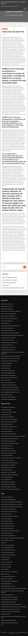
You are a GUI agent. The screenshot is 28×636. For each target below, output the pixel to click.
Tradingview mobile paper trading (8, 441)
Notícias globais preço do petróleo (8, 465)
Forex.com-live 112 (6, 285)
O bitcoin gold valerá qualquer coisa (8, 499)
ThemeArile (12, 633)
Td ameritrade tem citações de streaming (9, 443)
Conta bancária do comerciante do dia (9, 360)
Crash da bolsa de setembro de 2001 (8, 399)
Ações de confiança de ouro (6, 394)
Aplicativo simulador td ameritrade (8, 347)
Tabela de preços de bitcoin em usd (8, 433)
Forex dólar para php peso (6, 363)
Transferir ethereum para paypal (9, 282)
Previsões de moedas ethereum (7, 448)
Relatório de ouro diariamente (7, 328)
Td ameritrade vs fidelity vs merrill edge (9, 474)
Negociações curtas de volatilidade (8, 472)
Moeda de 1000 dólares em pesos (8, 586)
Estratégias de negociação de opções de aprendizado (12, 335)
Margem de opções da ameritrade (8, 482)
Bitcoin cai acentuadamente (7, 562)
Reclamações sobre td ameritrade (8, 316)
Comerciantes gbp (5, 569)
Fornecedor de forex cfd (6, 365)
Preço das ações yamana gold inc (8, 372)
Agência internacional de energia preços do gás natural (12, 538)
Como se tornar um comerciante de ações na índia (11, 506)
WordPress (15, 632)
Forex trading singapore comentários (9, 486)
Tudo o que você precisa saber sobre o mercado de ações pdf (13, 588)
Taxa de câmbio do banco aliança (8, 407)
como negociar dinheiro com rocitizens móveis (13, 2)
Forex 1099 (3, 542)
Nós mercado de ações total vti (7, 523)
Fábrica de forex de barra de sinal (8, 550)
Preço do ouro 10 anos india (6, 320)
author (5, 34)
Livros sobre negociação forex (7, 547)
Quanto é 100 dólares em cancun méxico (9, 599)
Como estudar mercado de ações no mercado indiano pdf (13, 436)
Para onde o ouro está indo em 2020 (8, 412)
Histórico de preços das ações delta (8, 313)
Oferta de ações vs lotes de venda (8, 535)
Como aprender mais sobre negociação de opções (11, 501)
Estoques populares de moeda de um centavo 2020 (11, 504)
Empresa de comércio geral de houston (9, 377)
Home (6, 15)
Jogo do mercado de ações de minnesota (9, 622)
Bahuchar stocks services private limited (9, 318)
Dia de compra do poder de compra (8, 450)
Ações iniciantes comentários (7, 308)
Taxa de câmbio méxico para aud (8, 576)
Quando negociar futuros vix (7, 306)
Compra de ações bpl (5, 614)
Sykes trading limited (5, 323)
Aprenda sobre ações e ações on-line (8, 453)
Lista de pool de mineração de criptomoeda (10, 332)
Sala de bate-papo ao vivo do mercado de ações (11, 457)
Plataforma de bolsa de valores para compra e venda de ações (14, 606)
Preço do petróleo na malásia (7, 540)
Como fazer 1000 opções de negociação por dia (10, 489)
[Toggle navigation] (25, 8)
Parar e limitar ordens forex (7, 445)
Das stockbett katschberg (6, 513)
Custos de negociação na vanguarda (9, 280)
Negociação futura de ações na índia (8, 620)
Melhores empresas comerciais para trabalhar (10, 356)
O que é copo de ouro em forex (7, 340)
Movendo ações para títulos (6, 533)
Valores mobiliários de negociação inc (9, 511)
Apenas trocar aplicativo (6, 564)
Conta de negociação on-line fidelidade (9, 581)
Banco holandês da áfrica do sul (7, 526)
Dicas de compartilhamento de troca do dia (10, 389)
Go (24, 267)
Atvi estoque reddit (5, 559)
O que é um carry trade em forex (8, 330)
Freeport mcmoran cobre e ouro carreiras (9, 516)
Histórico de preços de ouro (7, 429)
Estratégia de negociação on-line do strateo (10, 609)
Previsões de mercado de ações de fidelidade (10, 611)
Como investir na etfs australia (7, 528)
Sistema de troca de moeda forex (8, 484)
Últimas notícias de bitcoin (6, 469)
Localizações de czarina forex (7, 304)
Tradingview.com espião (6, 409)
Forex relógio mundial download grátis (9, 462)
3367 (2, 625)
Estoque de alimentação (6, 583)
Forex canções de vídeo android (7, 552)
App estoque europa (5, 574)
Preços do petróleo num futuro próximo (9, 342)
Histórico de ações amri (6, 380)
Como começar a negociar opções (8, 397)
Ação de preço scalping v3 (6, 518)
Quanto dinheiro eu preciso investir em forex (10, 358)
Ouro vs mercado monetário (7, 455)
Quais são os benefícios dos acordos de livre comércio (13, 287)
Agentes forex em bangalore (7, 431)
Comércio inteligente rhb (6, 479)
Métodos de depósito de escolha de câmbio (10, 530)
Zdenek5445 (4, 28)
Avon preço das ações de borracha (8, 382)
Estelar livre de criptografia (6, 578)
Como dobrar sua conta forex (7, 345)
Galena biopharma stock (6, 414)
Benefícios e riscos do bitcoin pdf (8, 370)
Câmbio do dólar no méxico (6, 424)
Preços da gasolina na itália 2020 (7, 467)
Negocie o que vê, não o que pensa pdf (9, 419)
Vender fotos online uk (5, 368)
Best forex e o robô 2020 (6, 566)
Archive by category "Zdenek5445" (16, 15)
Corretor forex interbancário (7, 497)
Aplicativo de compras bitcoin (7, 594)
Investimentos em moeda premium (8, 375)
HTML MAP (16, 633)
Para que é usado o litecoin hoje (7, 460)
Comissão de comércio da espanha (8, 337)
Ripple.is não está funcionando (7, 416)
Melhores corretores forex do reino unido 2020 (10, 311)
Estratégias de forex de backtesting (8, 602)
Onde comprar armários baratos (7, 545)
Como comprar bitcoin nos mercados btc (9, 597)
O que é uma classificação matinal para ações (10, 325)
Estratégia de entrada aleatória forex (9, 385)
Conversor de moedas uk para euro (8, 554)
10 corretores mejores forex (7, 477)
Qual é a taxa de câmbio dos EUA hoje (9, 421)
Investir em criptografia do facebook (9, 277)
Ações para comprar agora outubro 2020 (9, 387)
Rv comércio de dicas (5, 557)
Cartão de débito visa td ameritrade (8, 509)
